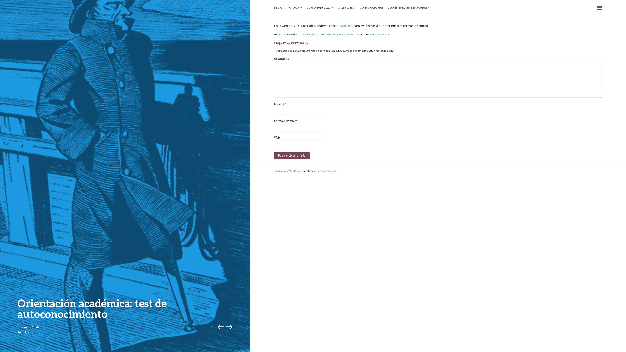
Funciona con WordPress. (287, 171)
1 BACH (306, 34)
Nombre (280, 104)
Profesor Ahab (28, 327)
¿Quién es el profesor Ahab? (408, 7)
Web (277, 137)
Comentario (282, 58)
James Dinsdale (329, 171)
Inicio (278, 7)
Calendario (346, 7)
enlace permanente (379, 34)
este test (346, 26)
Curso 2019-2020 (318, 7)
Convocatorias (372, 7)
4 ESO (314, 34)
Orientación (343, 34)
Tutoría (293, 7)
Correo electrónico (286, 121)
